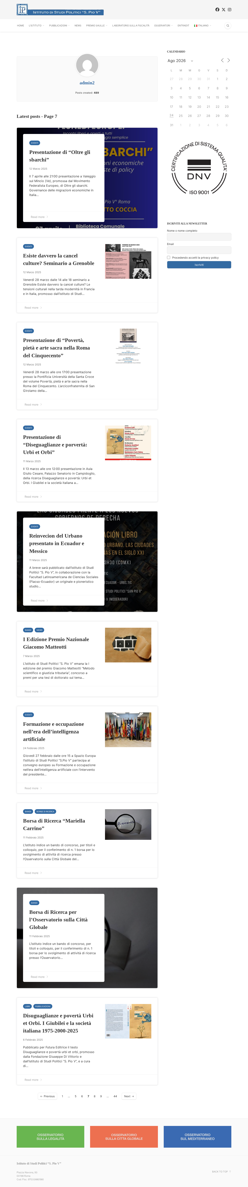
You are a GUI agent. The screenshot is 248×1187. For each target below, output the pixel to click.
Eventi (34, 143)
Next (127, 1096)
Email (170, 244)
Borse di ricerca (45, 811)
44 (115, 1096)
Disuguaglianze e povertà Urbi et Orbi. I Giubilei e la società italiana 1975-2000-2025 (58, 1023)
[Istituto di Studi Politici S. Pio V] (60, 9)
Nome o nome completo (182, 230)
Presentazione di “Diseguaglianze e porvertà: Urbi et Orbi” (55, 444)
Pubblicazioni (58, 25)
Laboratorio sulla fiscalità (130, 25)
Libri (27, 1006)
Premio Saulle (95, 25)
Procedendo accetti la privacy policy (195, 257)
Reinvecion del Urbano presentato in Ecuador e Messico (56, 543)
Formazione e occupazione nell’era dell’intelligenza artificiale (53, 731)
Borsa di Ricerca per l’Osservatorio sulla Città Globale (58, 919)
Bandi (28, 630)
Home (20, 25)
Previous (49, 1096)
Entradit (183, 25)
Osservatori (162, 25)
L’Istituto (35, 25)
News (78, 25)
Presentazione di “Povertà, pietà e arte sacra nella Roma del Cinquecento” (56, 347)
